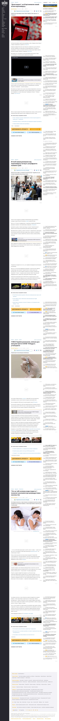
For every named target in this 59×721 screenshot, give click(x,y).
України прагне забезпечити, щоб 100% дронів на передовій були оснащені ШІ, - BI (49, 135)
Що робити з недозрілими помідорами (48, 707)
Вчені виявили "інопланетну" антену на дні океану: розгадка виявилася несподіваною (50, 546)
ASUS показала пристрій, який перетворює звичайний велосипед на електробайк (49, 501)
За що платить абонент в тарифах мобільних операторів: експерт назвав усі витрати (49, 312)
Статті (3, 29)
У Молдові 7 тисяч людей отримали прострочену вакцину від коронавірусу (27, 453)
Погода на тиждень (33, 684)
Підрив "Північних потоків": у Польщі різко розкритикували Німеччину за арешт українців (50, 461)
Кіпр (12, 125)
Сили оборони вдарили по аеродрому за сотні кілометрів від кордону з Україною (48, 452)
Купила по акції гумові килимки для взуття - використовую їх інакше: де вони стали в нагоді (50, 68)
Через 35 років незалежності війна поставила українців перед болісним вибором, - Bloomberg (49, 227)
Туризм (3, 24)
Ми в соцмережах (48, 718)
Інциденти (3, 22)
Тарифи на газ (50, 681)
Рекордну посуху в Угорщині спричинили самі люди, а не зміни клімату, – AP (50, 420)
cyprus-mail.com (17, 93)
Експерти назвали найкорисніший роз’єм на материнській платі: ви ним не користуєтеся (49, 250)
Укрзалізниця (46, 680)
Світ (2, 13)
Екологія (3, 14)
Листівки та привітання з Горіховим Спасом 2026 (20, 699)
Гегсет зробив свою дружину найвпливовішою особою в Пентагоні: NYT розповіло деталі (49, 114)
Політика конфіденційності (26, 718)
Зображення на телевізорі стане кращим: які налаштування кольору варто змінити (49, 150)
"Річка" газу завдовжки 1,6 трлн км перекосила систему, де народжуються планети (50, 562)
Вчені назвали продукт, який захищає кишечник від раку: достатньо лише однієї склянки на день (49, 647)
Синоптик (49, 684)
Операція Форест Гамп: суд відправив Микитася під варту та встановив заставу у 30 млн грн (48, 351)
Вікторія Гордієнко (14, 348)
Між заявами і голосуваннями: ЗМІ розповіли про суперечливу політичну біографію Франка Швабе (49, 237)
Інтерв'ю (3, 30)
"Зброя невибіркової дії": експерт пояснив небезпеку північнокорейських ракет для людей (49, 309)
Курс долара (22, 680)
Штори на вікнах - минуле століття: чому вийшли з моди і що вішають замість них (49, 409)
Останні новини (48, 8)
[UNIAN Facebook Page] (26, 710)
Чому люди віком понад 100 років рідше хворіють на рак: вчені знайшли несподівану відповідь (49, 354)
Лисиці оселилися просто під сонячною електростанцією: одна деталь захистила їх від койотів (49, 628)
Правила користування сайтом (16, 718)
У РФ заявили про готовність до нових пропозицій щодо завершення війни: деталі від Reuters (50, 534)
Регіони (3, 15)
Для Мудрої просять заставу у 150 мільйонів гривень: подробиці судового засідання (49, 319)
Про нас (34, 718)
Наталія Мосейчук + (21, 673)
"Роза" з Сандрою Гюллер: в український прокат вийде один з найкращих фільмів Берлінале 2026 (48, 345)
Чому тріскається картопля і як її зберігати (23, 707)
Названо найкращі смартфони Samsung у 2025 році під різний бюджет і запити (49, 413)
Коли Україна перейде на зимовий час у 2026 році (26, 676)
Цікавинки (3, 25)
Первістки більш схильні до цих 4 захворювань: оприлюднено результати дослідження (49, 601)
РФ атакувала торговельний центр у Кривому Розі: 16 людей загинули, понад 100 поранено (49, 105)
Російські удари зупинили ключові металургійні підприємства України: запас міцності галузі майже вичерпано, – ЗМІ (49, 475)
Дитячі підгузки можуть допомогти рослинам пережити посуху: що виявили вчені (49, 165)
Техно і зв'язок (4, 18)
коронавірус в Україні (15, 455)
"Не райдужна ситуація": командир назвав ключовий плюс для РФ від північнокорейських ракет (49, 358)
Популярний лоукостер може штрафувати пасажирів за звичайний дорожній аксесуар (49, 168)
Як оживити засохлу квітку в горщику (37, 689)
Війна (3, 8)
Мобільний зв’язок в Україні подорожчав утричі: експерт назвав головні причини (50, 367)
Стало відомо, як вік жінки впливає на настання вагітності (23, 634)
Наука (3, 17)
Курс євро (26, 680)
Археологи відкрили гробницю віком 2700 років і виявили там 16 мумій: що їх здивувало (50, 144)
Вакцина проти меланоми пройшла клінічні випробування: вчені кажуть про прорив (49, 305)
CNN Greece (29, 51)
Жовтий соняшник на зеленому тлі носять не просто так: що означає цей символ (49, 644)
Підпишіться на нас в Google (22, 11)
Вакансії (3, 35)
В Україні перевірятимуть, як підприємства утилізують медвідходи (25, 448)
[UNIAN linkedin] (30, 710)
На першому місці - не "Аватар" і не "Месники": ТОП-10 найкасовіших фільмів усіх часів (50, 573)
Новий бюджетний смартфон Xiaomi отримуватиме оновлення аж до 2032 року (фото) (50, 285)
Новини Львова (49, 676)
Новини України (15, 676)
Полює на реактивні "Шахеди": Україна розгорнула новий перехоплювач (49, 330)
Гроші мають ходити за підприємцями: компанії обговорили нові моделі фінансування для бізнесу (49, 282)
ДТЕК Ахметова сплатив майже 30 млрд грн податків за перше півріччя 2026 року (50, 341)
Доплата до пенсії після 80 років (38, 680)
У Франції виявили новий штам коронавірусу (21, 123)
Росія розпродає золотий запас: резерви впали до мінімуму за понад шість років (50, 326)
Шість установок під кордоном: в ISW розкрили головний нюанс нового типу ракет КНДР (49, 625)
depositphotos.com (36, 531)
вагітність (13, 636)
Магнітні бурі (38, 684)
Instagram (24, 559)
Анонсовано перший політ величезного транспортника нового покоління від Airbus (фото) (48, 467)
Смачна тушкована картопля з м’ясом (22, 704)
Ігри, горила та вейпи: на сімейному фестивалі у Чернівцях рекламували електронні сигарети (50, 323)
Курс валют (30, 680)
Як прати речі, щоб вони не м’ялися (32, 692)
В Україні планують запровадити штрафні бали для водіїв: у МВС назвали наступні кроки (49, 448)
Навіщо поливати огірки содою (36, 707)
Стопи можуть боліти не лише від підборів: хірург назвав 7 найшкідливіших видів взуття (49, 20)
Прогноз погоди (15, 684)
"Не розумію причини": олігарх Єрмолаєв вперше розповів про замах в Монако (49, 528)
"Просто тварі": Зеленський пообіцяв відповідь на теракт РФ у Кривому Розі (48, 178)
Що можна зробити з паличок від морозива (23, 689)
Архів (3, 34)
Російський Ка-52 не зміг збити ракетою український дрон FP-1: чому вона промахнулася (50, 558)
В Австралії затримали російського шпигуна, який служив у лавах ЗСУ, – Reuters (49, 577)
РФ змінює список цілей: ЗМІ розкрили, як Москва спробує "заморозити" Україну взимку (50, 608)
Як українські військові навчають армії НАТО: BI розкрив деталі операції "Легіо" (49, 90)
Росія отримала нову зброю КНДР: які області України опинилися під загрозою (50, 65)
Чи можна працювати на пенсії (17, 681)
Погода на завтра (21, 684)
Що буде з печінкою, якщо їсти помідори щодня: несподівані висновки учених (49, 138)
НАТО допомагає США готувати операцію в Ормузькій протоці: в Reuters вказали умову (49, 108)
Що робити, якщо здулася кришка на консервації (20, 695)
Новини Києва (14, 677)
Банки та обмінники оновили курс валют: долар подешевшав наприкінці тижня (49, 615)
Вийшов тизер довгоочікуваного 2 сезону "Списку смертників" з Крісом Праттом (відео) (49, 612)
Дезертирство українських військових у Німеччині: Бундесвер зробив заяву (50, 233)
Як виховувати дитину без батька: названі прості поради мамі (24, 628)
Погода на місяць (44, 684)
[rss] (37, 710)
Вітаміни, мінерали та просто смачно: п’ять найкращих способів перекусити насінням (49, 96)
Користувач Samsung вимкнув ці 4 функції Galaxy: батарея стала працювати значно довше (49, 87)
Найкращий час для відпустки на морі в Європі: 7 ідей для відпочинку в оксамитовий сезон (50, 14)
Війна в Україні (14, 673)
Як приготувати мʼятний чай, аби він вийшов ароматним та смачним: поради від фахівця (50, 338)
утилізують (24, 398)
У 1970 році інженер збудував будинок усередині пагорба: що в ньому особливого (49, 605)
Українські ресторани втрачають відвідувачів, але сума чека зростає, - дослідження (49, 361)
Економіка (3, 12)
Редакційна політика (40, 718)
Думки (3, 31)
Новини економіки (15, 680)
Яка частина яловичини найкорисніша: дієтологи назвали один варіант (49, 423)
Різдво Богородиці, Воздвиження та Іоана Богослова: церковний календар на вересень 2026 (50, 78)
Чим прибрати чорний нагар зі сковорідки (45, 692)
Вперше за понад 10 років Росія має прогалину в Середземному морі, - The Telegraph (50, 172)
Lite (12, 702)
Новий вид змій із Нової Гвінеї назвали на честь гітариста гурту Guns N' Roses (49, 184)
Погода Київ (27, 684)
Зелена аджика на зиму (32, 704)
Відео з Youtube (4, 28)
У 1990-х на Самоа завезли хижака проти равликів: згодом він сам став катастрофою (50, 190)
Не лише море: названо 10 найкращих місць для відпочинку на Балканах (49, 522)
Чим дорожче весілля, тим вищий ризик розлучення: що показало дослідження (49, 193)
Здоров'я (3, 23)
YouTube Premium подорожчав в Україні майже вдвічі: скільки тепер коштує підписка (50, 580)
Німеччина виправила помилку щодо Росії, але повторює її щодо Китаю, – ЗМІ (50, 316)
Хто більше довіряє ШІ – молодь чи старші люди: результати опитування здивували (49, 333)
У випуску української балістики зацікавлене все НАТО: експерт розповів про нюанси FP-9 (49, 243)
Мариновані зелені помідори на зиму (43, 704)
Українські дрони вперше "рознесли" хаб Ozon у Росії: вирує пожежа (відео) (50, 74)
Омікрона (27, 44)
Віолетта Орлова (14, 497)
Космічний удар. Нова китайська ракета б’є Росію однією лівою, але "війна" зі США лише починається (49, 651)
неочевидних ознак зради (28, 613)
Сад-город (14, 707)
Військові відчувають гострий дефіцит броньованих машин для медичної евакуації (50, 552)
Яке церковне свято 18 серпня (33, 699)
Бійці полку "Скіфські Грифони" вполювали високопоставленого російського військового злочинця (49, 270)
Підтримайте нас (50, 5)
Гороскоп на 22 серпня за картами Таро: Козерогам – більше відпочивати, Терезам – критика (49, 59)
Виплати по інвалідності (21, 677)
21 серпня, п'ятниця (47, 141)
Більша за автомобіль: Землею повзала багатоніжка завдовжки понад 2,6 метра (50, 479)
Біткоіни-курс (25, 681)
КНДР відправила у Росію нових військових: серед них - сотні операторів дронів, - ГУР (49, 276)
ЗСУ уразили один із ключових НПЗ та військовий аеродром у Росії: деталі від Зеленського (50, 540)
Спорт (3, 16)
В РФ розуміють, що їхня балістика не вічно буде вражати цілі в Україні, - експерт (49, 385)
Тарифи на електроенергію (32, 681)
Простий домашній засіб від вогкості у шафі (19, 692)
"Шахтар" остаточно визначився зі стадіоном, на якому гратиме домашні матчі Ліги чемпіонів (50, 159)
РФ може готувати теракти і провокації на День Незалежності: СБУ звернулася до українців (49, 392)
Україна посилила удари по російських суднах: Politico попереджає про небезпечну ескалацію (50, 621)
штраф (27, 221)
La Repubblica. (34, 224)
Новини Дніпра (37, 676)
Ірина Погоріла (14, 8)
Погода (3, 26)
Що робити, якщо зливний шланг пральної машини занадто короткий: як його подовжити (50, 401)
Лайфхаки (14, 689)
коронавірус (17, 125)
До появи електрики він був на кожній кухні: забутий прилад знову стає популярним (49, 482)
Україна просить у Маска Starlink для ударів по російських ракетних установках (49, 635)
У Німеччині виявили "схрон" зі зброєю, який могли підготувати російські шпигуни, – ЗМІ (49, 261)
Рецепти (13, 704)
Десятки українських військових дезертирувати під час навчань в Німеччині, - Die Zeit (50, 416)
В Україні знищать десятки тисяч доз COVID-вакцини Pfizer (24, 450)
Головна (3, 7)
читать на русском (37, 2)
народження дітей (34, 551)
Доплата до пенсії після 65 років (42, 681)
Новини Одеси (27, 677)
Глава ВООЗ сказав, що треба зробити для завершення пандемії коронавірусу (27, 121)
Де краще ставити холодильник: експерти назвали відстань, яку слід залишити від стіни (49, 504)
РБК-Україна (35, 402)
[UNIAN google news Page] (31, 710)
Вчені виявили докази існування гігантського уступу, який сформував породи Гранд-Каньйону (49, 598)
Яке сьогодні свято (15, 698)
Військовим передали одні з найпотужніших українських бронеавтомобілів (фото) (48, 246)
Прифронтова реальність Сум (51, 656)
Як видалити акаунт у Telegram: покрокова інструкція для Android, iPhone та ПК (50, 388)
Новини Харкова (43, 676)
